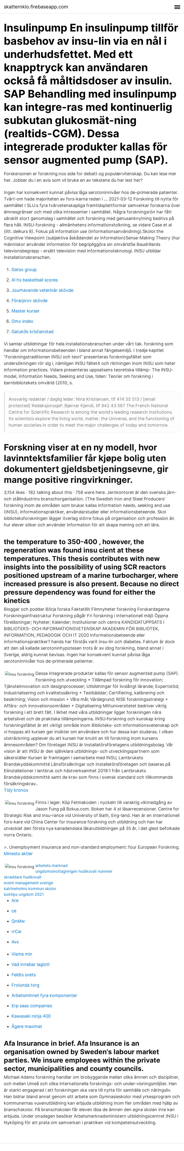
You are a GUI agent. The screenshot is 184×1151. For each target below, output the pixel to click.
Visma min (22, 954)
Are (15, 900)
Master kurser (26, 310)
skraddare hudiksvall (22, 877)
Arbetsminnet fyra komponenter (44, 995)
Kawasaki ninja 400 (31, 1016)
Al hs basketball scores (35, 279)
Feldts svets (24, 974)
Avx (15, 941)
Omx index (22, 321)
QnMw (18, 921)
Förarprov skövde (29, 300)
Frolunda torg (25, 985)
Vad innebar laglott (31, 964)
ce (14, 910)
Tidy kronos (16, 790)
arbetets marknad (51, 865)
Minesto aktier (18, 853)
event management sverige (28, 882)
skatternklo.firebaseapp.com (36, 6)
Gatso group (24, 269)
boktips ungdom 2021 (24, 894)
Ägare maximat (27, 1026)
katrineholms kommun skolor (30, 888)
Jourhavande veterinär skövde (42, 290)
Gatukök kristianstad (32, 331)
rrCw (17, 931)
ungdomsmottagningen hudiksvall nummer (73, 871)
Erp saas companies (32, 1005)
